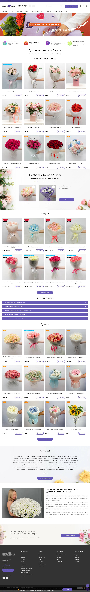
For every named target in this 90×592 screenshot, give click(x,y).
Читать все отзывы (45, 478)
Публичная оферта (25, 572)
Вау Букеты (12, 11)
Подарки (19, 11)
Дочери (76, 554)
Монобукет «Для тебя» (55, 91)
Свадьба (48, 11)
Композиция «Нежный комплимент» (12, 127)
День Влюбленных (61, 554)
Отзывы (70, 0)
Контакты (86, 0)
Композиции (35, 11)
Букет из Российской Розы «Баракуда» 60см (12, 282)
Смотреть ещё (45, 292)
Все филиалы (9, 0)
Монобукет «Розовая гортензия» (76, 393)
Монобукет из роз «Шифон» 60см (33, 357)
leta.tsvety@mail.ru (6, 567)
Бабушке (77, 557)
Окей (67, 589)
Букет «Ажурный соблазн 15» (54, 163)
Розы (41, 11)
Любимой (77, 555)
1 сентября (5, 11)
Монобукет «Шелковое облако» (76, 163)
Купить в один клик (12, 87)
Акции (55, 11)
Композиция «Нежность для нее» (76, 91)
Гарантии (23, 566)
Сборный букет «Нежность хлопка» (55, 429)
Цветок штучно (63, 11)
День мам (59, 555)
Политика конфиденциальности (47, 590)
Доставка (62, 0)
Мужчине (77, 559)
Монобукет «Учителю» (76, 429)
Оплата (66, 0)
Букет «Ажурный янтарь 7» (76, 127)
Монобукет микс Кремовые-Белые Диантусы (12, 247)
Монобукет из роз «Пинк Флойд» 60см (12, 163)
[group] (45, 24)
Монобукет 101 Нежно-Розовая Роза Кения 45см (12, 357)
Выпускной (59, 561)
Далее (66, 199)
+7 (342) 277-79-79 (6, 565)
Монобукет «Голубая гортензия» (33, 429)
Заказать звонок (8, 570)
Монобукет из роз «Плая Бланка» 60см (76, 357)
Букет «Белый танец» (12, 91)
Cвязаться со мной (70, 535)
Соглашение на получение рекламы (27, 575)
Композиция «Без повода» (34, 127)
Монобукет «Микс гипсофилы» (34, 393)
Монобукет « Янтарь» (33, 91)
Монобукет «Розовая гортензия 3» (55, 246)
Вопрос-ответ (74, 0)
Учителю (77, 561)
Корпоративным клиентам (27, 568)
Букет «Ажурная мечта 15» (55, 127)
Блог (82, 0)
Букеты (27, 11)
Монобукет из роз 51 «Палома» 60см (12, 393)
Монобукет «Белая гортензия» (12, 429)
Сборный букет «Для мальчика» (55, 393)
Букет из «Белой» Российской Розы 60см (33, 282)
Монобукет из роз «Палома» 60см (55, 357)
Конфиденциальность (26, 570)
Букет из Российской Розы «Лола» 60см (55, 282)
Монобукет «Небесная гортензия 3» (34, 246)
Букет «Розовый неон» (34, 163)
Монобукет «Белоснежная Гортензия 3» (76, 246)
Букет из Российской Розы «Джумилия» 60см (76, 282)
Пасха (58, 559)
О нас (79, 0)
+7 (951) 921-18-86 (22, 6)
